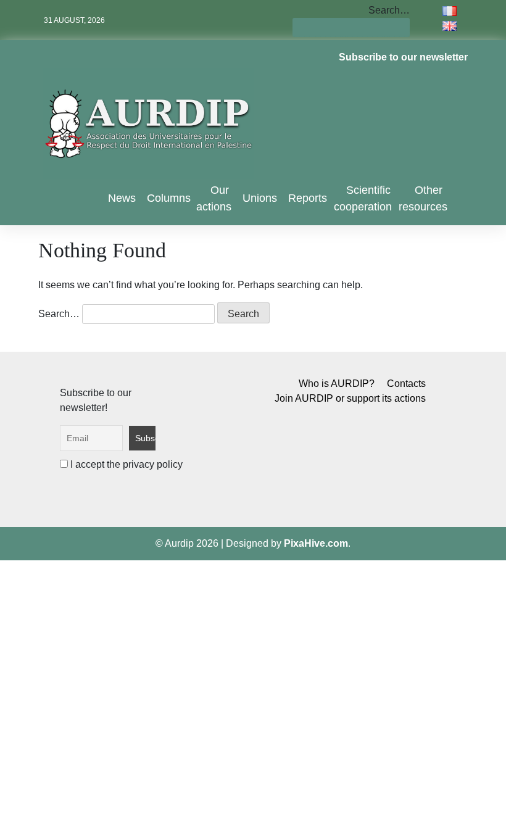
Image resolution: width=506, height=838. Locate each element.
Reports (307, 198)
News (122, 198)
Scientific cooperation (363, 198)
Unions (260, 198)
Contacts (406, 383)
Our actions (213, 198)
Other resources (423, 198)
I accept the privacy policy (125, 464)
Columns (169, 198)
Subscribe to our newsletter (403, 57)
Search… (389, 10)
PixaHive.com (316, 543)
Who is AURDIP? (337, 383)
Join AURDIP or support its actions (350, 398)
